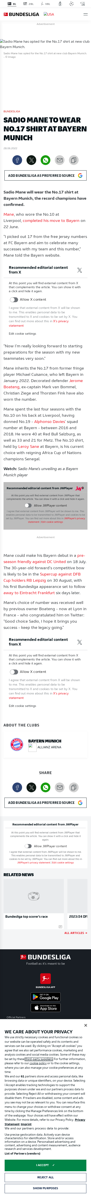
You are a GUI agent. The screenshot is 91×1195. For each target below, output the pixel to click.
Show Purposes (45, 1188)
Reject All (45, 1177)
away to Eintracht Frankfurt (29, 593)
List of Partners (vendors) (22, 1153)
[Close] (86, 1025)
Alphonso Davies (49, 422)
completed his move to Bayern (51, 221)
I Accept (42, 1165)
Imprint (26, 1124)
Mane (9, 215)
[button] (85, 14)
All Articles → (75, 933)
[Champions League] (71, 4)
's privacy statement (33, 863)
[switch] (14, 299)
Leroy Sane (28, 447)
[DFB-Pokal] (60, 4)
